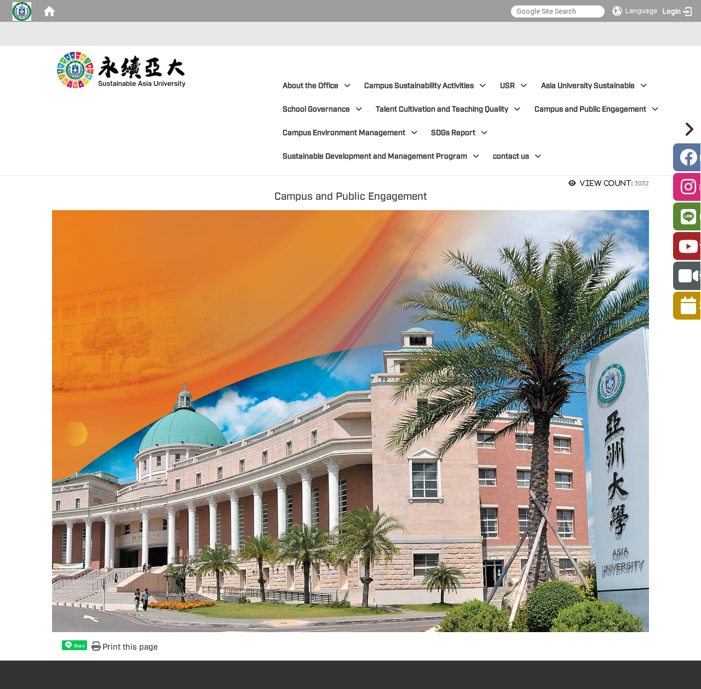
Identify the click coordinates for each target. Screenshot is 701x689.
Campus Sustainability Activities (419, 85)
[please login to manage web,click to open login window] (22, 11)
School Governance (316, 109)
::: (347, 34)
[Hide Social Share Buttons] (687, 129)
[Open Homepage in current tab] (49, 11)
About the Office (310, 85)
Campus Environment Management (344, 132)
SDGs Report (453, 132)
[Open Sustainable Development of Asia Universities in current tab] (122, 67)
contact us (511, 156)
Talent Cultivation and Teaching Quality (442, 109)
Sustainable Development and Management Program (375, 156)
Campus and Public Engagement (590, 109)
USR (507, 85)
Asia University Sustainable (588, 85)
